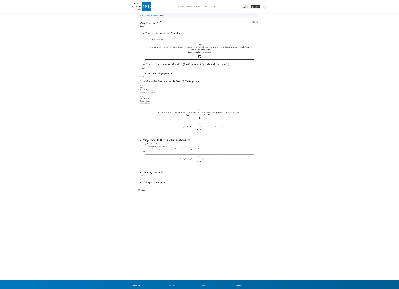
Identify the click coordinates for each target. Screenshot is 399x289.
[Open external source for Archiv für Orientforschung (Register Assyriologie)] (199, 118)
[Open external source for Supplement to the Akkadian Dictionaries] (199, 165)
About (198, 7)
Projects (214, 7)
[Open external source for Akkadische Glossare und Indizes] (199, 133)
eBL (143, 15)
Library (181, 7)
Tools (206, 7)
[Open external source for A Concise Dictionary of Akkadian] (199, 57)
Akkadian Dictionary (152, 15)
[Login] (265, 7)
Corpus (189, 7)
